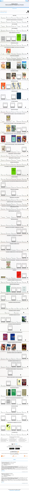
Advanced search (2, 12)
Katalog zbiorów (14, 8)
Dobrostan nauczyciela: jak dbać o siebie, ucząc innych (8, 462)
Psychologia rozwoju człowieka (3, 441)
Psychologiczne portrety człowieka (4, 439)
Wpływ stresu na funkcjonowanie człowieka (7, 473)
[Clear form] (26, 12)
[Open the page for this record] (3, 17)
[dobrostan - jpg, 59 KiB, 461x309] (3, 470)
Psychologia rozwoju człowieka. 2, (22, 441)
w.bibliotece (17, 453)
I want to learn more (11, 490)
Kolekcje (6, 12)
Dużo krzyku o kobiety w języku (22, 439)
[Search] (28, 11)
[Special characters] (28, 12)
